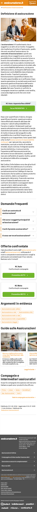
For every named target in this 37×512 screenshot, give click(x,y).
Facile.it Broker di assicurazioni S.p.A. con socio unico (13, 476)
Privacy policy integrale (6, 490)
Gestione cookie (4, 486)
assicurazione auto (28, 250)
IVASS (11, 477)
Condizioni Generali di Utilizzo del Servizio (11, 492)
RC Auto (18, 266)
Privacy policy (4, 482)
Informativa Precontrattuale (7, 493)
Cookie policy (4, 484)
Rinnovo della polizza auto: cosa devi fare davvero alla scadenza (13, 355)
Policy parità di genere (6, 488)
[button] (2, 3)
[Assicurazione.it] (13, 4)
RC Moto (18, 286)
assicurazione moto (13, 252)
